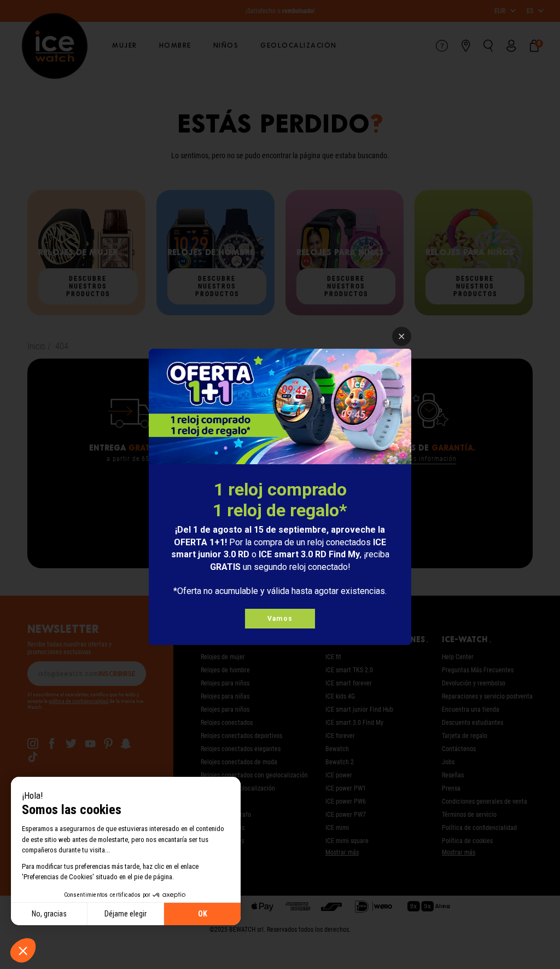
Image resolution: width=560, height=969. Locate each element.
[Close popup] (401, 336)
